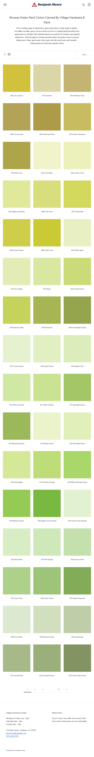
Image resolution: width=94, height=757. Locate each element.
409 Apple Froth (77, 366)
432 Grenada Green (47, 676)
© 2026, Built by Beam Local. (15, 750)
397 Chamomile (77, 212)
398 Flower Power (17, 250)
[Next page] (66, 689)
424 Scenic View (77, 559)
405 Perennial (47, 328)
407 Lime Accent (16, 366)
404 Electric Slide (17, 328)
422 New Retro (17, 559)
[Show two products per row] (5, 54)
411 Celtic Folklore (47, 405)
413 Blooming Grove (16, 444)
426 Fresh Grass (47, 598)
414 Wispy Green (47, 444)
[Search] (83, 4)
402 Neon (47, 289)
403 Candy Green (77, 289)
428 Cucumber (17, 637)
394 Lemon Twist (77, 173)
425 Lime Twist (16, 598)
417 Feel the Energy (47, 482)
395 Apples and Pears (16, 212)
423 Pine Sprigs (47, 559)
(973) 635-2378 (12, 736)
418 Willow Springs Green (77, 482)
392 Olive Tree (16, 173)
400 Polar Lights (77, 250)
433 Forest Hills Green (77, 676)
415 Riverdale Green (77, 444)
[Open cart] (89, 4)
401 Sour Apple (17, 289)
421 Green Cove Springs (77, 521)
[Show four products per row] (9, 54)
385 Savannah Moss (47, 134)
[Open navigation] (5, 4)
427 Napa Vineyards (77, 598)
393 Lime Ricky (47, 173)
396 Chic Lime (46, 212)
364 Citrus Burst (16, 96)
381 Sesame (47, 96)
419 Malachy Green (16, 521)
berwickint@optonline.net (16, 733)
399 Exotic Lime (47, 250)
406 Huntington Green (77, 328)
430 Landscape (77, 637)
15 (58, 689)
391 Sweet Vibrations (77, 134)
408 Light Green (47, 366)
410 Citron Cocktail (16, 405)
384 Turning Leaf (16, 134)
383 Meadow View (77, 96)
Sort (84, 55)
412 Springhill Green (77, 405)
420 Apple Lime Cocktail (47, 521)
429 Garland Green (47, 637)
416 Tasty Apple (17, 482)
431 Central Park (16, 676)
